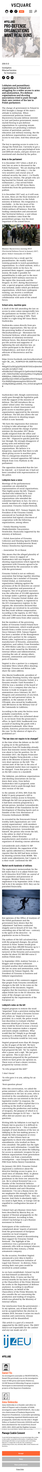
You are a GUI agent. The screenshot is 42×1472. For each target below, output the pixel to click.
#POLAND (9, 22)
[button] (39, 1433)
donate (21, 11)
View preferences (21, 1464)
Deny (21, 1459)
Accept (21, 1453)
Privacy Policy (20, 1469)
